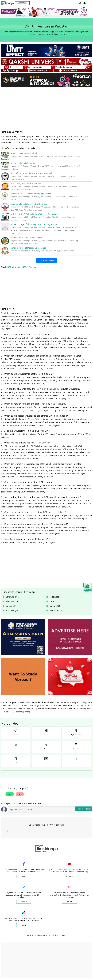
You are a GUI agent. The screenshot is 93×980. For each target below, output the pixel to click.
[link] (22, 3)
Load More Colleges (46, 260)
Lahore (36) (11, 606)
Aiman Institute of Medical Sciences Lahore (30, 248)
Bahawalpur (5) (12, 596)
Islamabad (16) (12, 601)
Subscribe (69, 876)
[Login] (84, 3)
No (20, 794)
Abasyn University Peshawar (23, 163)
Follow (24, 902)
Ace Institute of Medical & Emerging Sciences (31, 193)
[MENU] (90, 3)
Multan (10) (55, 606)
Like (23, 876)
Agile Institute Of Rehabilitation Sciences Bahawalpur (34, 214)
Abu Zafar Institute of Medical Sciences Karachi (32, 173)
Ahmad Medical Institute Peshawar (26, 237)
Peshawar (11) (12, 610)
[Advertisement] (46, 106)
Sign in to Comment (85, 809)
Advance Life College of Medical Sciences (29, 204)
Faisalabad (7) (56, 596)
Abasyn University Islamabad (24, 153)
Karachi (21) (55, 601)
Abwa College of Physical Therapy (26, 183)
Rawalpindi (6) (56, 610)
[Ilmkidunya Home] (7, 3)
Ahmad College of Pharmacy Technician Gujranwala (34, 224)
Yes (9, 794)
